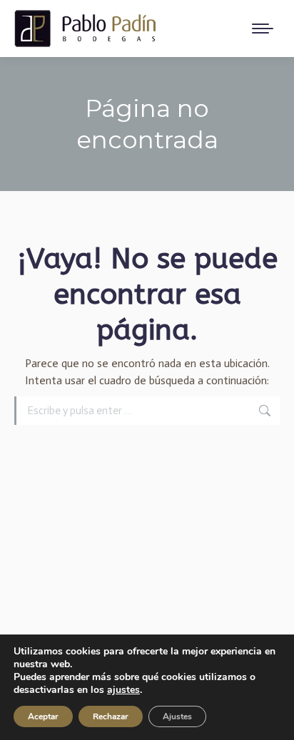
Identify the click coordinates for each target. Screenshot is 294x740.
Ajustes (177, 716)
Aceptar (43, 716)
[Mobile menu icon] (262, 28)
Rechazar (110, 716)
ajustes (123, 690)
